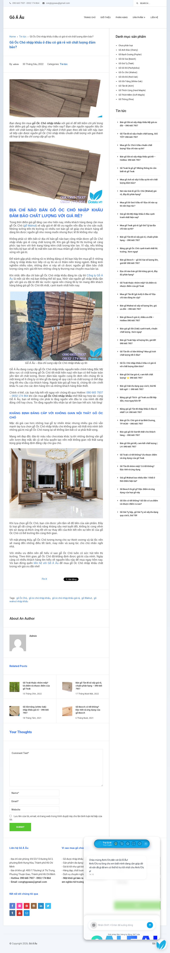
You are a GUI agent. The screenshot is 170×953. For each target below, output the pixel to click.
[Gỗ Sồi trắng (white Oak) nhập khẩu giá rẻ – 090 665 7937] (14, 711)
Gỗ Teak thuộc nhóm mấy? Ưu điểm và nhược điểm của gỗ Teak (36, 685)
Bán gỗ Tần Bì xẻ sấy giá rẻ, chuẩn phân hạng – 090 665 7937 (89, 685)
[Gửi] (150, 925)
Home (12, 36)
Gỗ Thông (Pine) (126, 99)
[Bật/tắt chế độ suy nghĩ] (116, 843)
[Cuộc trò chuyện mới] (139, 843)
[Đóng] (145, 843)
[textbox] (122, 925)
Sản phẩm (138, 17)
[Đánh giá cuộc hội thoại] (128, 843)
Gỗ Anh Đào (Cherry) (128, 50)
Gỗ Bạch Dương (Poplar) (130, 54)
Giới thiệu (105, 17)
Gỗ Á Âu (16, 17)
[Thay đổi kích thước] (133, 843)
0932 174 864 (20, 395)
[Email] (27, 913)
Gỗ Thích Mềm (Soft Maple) (132, 95)
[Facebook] (12, 906)
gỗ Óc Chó (21, 598)
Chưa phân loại (126, 45)
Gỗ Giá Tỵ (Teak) (126, 63)
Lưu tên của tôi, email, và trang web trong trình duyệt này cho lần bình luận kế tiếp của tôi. (55, 818)
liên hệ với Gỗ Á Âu (46, 563)
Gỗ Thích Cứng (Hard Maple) (132, 90)
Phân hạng (122, 17)
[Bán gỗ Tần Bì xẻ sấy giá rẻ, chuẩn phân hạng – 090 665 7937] (67, 687)
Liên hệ (154, 17)
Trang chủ (89, 17)
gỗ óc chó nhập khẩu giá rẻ (66, 598)
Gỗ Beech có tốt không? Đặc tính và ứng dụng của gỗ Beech (88, 710)
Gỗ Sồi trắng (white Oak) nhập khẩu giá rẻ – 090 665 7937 (36, 710)
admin (16, 64)
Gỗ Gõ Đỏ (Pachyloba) (129, 68)
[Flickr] (19, 906)
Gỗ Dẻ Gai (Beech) (127, 59)
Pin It (44, 579)
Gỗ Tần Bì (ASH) (126, 86)
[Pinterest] (27, 906)
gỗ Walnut (30, 225)
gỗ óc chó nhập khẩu (39, 598)
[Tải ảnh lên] (94, 925)
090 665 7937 (94, 392)
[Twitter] (48, 906)
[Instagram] (34, 906)
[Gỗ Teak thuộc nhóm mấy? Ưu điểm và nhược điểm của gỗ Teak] (14, 687)
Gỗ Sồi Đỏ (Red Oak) (128, 77)
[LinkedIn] (41, 906)
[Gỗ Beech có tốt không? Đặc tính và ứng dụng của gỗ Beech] (67, 711)
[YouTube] (19, 913)
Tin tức (22, 36)
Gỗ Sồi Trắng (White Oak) (130, 81)
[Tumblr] (12, 913)
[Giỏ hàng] (122, 843)
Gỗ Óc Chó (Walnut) (128, 72)
